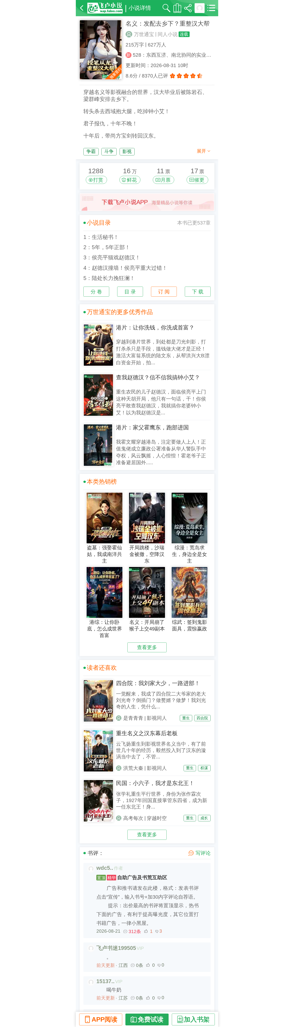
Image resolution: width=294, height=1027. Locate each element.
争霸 (91, 151)
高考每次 (133, 818)
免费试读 (150, 1019)
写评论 (203, 853)
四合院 (202, 718)
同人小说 (168, 34)
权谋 (204, 768)
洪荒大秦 (133, 768)
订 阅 (164, 291)
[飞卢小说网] (105, 8)
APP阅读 (104, 1019)
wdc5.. (104, 868)
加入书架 (197, 1019)
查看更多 (147, 647)
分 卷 (96, 291)
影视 (127, 151)
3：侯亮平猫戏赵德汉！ (111, 258)
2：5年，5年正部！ (106, 247)
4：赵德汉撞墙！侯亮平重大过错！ (125, 268)
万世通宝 (144, 34)
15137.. (105, 981)
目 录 (130, 291)
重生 (186, 718)
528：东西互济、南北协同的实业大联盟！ (173, 55)
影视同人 (157, 718)
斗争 (109, 151)
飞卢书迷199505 (116, 948)
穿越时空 (157, 818)
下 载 (197, 291)
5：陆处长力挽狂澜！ (109, 278)
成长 (204, 818)
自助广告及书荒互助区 (132, 877)
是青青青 (133, 718)
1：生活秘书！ (101, 237)
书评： (96, 853)
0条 (139, 965)
